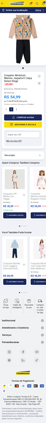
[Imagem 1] (23, 68)
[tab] (19, 226)
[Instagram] (9, 352)
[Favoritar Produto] (39, 76)
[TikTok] (37, 360)
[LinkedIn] (23, 360)
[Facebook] (23, 352)
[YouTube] (37, 352)
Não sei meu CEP (14, 141)
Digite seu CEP (14, 135)
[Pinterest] (9, 360)
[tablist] (23, 224)
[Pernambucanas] (17, 3)
